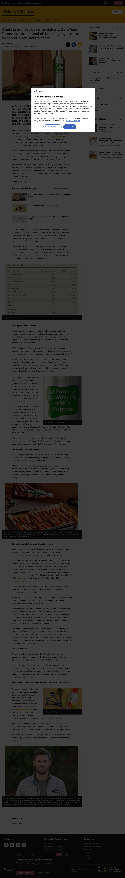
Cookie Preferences (53, 127)
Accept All (70, 127)
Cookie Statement (73, 121)
